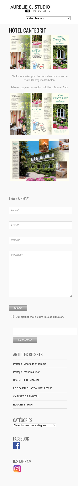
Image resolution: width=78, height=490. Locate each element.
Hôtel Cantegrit (27, 30)
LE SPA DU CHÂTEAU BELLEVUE (32, 388)
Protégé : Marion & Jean (26, 372)
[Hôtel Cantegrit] (39, 67)
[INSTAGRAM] (17, 472)
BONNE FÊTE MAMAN (26, 380)
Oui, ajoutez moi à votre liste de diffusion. (40, 317)
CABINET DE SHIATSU (26, 396)
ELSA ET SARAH (23, 404)
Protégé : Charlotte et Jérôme (29, 363)
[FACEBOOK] (16, 448)
